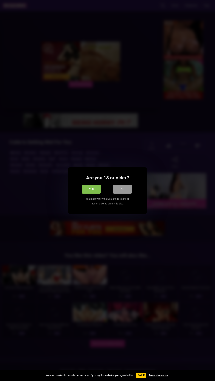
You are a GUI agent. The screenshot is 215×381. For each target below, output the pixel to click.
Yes (91, 188)
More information (158, 375)
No (122, 188)
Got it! (141, 375)
